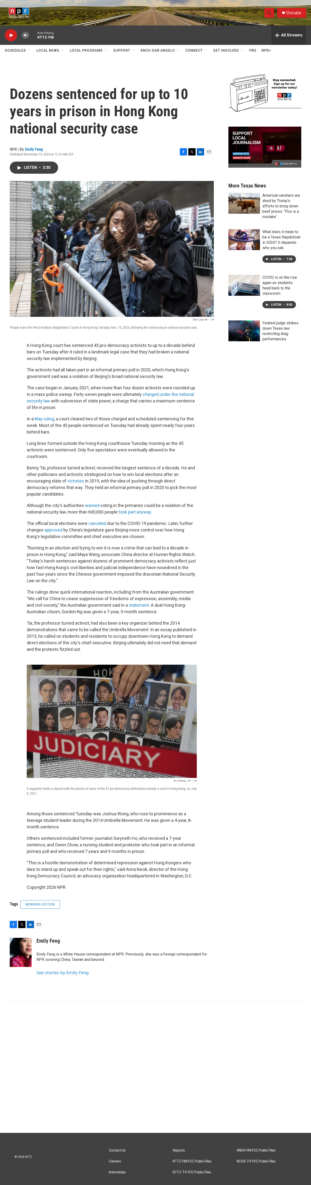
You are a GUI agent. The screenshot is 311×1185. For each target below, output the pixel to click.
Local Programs (86, 50)
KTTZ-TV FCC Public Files (192, 1172)
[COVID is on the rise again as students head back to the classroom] (244, 285)
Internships (117, 1172)
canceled (97, 523)
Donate (293, 12)
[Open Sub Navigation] (30, 50)
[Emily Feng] (21, 952)
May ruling (44, 418)
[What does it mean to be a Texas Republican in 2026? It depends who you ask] (244, 239)
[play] (11, 35)
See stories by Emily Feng (62, 972)
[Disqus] (155, 1067)
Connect (194, 50)
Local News (47, 50)
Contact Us (117, 1150)
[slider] (33, 35)
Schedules (15, 50)
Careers (115, 1161)
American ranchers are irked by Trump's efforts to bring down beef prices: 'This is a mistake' (281, 206)
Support (121, 50)
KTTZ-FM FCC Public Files (192, 1161)
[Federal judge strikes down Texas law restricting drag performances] (244, 330)
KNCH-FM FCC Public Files (256, 1150)
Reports (179, 1150)
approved (53, 529)
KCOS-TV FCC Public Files (256, 1161)
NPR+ (266, 50)
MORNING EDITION (40, 904)
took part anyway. (135, 512)
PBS (253, 50)
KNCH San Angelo (158, 50)
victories (75, 480)
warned (92, 505)
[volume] (25, 35)
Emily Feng (34, 149)
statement (139, 605)
